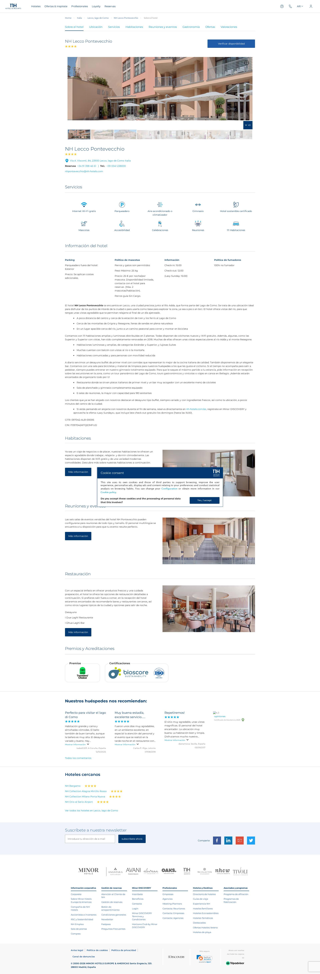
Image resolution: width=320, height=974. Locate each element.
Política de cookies (97, 950)
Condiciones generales (113, 914)
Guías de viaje (200, 899)
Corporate (76, 894)
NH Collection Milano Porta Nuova (85, 796)
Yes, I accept (205, 500)
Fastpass (106, 924)
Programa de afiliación (236, 894)
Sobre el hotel (74, 26)
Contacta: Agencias (172, 918)
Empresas (167, 894)
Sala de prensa (79, 929)
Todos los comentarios (78, 758)
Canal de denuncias (83, 956)
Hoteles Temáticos (203, 918)
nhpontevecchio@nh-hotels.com (84, 171)
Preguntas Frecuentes (113, 929)
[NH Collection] (205, 871)
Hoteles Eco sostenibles (205, 913)
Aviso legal (77, 950)
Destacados (199, 922)
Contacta (137, 903)
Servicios (114, 26)
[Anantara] (115, 872)
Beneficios (137, 899)
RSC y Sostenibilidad (82, 919)
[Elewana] (151, 872)
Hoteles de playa (202, 932)
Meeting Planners (172, 903)
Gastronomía (191, 26)
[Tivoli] (240, 871)
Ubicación (95, 26)
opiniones (220, 716)
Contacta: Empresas (173, 913)
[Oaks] (169, 872)
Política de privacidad (123, 950)
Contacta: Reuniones (173, 908)
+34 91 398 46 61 (86, 165)
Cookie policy (108, 492)
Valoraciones (229, 26)
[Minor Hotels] (88, 871)
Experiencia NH (201, 903)
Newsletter (107, 919)
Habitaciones (134, 26)
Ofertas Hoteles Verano (205, 927)
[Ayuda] (282, 6)
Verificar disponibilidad (231, 43)
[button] (204, 959)
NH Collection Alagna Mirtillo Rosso (86, 791)
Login (135, 908)
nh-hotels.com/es (196, 409)
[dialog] (160, 487)
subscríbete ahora (132, 838)
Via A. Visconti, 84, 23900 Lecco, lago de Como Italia (100, 160)
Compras (75, 933)
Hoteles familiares (203, 908)
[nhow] (222, 871)
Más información (78, 471)
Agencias (167, 899)
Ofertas (210, 26)
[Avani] (133, 871)
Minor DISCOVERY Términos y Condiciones (142, 916)
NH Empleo (77, 924)
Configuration (170, 489)
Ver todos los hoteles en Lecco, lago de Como (91, 810)
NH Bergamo (72, 785)
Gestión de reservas (111, 902)
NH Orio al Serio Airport (79, 801)
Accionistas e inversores (83, 914)
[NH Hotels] (187, 871)
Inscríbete (137, 894)
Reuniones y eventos (163, 26)
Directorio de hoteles (204, 894)
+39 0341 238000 (116, 165)
